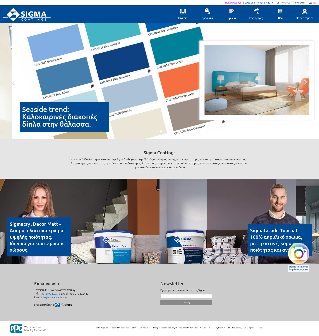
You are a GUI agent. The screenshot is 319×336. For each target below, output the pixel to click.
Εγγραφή (186, 303)
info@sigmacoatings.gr (54, 297)
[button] (12, 81)
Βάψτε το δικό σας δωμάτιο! (259, 2)
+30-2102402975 (50, 293)
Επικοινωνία (283, 2)
